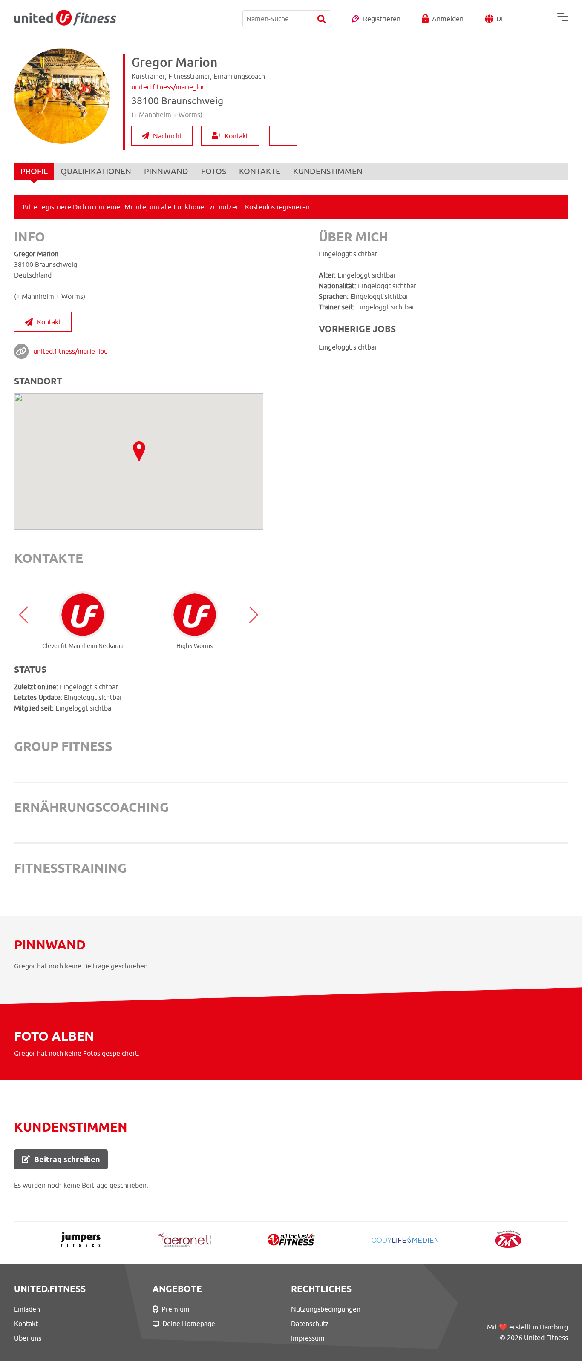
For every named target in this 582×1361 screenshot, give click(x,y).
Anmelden (448, 19)
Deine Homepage (188, 1323)
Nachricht (167, 136)
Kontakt (236, 136)
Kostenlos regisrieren (277, 207)
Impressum (308, 1338)
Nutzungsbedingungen (325, 1309)
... (283, 135)
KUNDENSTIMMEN (328, 171)
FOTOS (213, 171)
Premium (175, 1309)
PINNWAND (166, 171)
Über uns (27, 1338)
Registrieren (381, 19)
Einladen (27, 1309)
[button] (23, 614)
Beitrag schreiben (67, 1159)
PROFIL (34, 171)
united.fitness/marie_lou (70, 351)
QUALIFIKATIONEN (96, 171)
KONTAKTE (259, 171)
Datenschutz (310, 1323)
